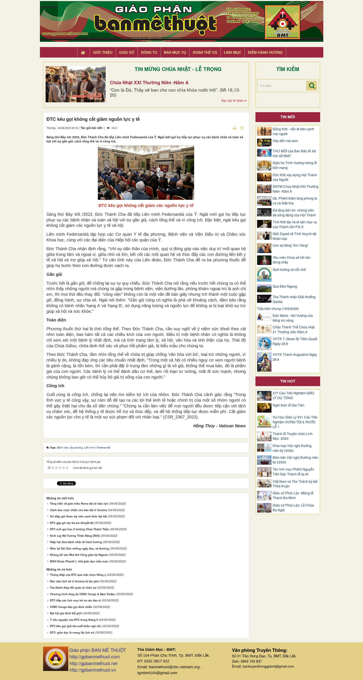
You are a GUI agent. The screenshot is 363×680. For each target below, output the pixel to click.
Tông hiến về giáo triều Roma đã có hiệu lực (79, 503)
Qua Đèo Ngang (285, 286)
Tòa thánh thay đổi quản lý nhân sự (73, 587)
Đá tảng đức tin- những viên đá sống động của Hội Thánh (294, 212)
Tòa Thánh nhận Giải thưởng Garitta (294, 299)
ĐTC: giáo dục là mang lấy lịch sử (72, 632)
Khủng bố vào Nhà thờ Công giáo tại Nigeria (79, 555)
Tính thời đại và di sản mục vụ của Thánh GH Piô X (295, 224)
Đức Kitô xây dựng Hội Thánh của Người (295, 177)
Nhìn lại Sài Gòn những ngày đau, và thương (79, 548)
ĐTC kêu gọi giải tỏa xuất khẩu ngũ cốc (75, 626)
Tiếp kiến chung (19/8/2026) (278, 308)
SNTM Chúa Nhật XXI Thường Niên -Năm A (295, 189)
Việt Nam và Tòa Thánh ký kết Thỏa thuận (295, 484)
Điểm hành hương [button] (265, 52)
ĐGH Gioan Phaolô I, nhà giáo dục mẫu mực (79, 561)
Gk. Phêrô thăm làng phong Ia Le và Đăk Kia (295, 200)
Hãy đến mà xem (285, 140)
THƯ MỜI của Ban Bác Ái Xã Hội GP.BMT (294, 153)
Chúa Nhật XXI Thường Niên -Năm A (149, 82)
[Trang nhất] (83, 52)
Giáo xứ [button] (126, 52)
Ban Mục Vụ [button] (175, 52)
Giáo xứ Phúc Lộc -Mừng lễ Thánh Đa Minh (293, 495)
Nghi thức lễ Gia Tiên (288, 405)
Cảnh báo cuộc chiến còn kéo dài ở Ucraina (78, 510)
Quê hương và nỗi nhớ (289, 269)
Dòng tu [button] (149, 52)
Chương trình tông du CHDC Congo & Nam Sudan (82, 594)
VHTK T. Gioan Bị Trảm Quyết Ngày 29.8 (295, 341)
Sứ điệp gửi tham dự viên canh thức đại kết (78, 516)
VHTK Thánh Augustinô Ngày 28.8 (295, 357)
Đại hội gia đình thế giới (66, 613)
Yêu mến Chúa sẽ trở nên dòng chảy (291, 260)
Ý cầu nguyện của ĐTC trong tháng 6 (74, 620)
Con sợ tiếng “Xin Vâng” (290, 245)
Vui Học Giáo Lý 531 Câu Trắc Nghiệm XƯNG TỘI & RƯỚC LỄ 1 (295, 422)
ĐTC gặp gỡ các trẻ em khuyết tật (71, 523)
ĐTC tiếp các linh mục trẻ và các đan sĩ (75, 600)
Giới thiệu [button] (102, 52)
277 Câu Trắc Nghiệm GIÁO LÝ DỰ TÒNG (293, 395)
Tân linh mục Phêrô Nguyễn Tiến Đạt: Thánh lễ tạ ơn (293, 471)
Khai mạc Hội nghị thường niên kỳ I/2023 (292, 448)
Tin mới (287, 117)
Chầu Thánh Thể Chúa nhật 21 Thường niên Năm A (293, 329)
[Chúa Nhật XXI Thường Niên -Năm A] (76, 84)
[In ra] (235, 128)
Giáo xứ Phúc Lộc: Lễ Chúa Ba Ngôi (293, 507)
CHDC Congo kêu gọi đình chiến (71, 607)
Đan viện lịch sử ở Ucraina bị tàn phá (74, 581)
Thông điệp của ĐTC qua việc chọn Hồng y (78, 575)
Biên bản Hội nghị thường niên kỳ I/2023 (295, 460)
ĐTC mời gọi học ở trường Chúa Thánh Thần (79, 529)
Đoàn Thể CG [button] (205, 52)
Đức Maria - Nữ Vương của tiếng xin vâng (293, 318)
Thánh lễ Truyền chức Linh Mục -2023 (293, 436)
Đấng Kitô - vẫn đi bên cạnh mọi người (293, 131)
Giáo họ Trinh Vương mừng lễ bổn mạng (295, 165)
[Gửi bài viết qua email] (227, 128)
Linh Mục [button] (232, 52)
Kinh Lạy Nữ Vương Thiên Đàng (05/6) (75, 536)
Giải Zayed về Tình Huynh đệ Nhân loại (294, 236)
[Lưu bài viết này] (242, 128)
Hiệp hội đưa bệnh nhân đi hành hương (76, 542)
